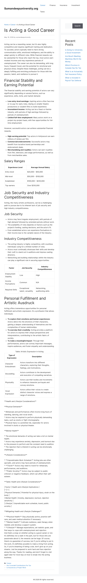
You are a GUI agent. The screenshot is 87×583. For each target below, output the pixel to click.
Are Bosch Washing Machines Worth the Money (73, 59)
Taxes (42, 12)
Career (42, 5)
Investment (76, 5)
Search (78, 26)
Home (6, 25)
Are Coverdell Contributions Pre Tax (19, 565)
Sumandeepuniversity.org (21, 8)
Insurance (63, 5)
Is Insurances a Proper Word (16, 567)
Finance (53, 5)
